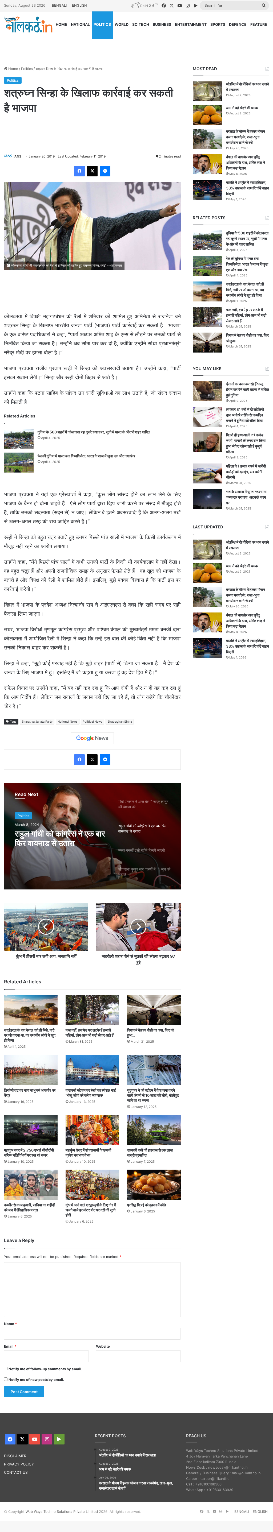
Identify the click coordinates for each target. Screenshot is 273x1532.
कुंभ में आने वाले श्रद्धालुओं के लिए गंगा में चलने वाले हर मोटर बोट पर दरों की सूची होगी (91, 1210)
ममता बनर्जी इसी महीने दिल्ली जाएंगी (55, 838)
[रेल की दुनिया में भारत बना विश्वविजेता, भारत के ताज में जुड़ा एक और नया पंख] (19, 463)
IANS (17, 156)
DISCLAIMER (15, 1456)
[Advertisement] (136, 44)
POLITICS (102, 24)
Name (10, 1324)
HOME (61, 24)
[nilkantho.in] (28, 24)
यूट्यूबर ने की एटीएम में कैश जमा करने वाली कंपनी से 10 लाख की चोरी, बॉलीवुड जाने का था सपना (153, 1095)
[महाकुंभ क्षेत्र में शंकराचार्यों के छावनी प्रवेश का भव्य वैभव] (92, 1130)
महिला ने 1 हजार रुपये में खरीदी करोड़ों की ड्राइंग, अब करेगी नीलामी (246, 471)
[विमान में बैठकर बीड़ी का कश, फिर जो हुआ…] (154, 1010)
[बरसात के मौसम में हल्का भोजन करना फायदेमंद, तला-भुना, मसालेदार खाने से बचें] (207, 139)
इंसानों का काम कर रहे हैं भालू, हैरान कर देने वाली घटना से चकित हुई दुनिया (247, 389)
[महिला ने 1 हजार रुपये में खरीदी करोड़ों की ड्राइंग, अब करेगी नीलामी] (207, 473)
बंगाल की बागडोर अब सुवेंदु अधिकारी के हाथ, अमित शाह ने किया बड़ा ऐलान (245, 162)
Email (10, 1346)
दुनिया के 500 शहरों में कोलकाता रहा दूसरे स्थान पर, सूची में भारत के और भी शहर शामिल (94, 432)
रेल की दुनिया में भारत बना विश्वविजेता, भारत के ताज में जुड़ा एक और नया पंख (86, 456)
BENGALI (59, 5)
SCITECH (140, 24)
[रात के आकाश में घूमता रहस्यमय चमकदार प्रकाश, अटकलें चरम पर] (207, 499)
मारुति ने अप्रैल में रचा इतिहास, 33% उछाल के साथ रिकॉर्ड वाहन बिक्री (247, 188)
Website (103, 1346)
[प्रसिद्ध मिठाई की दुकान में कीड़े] (154, 1185)
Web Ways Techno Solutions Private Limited (62, 1511)
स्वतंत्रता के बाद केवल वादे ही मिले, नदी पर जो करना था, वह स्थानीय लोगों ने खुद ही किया (29, 1035)
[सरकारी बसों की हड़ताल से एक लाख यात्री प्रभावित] (154, 1130)
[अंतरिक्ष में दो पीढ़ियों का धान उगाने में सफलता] (207, 91)
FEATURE (258, 24)
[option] (92, 836)
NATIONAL (80, 24)
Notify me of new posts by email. (36, 1379)
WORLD (122, 24)
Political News (92, 721)
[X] (92, 171)
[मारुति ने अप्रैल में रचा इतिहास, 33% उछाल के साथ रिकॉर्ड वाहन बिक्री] (207, 190)
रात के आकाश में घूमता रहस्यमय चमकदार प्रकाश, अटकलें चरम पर (246, 497)
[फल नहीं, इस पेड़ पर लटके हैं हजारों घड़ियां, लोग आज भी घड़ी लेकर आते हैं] (92, 1010)
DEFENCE (238, 24)
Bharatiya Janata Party (37, 721)
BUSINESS (162, 24)
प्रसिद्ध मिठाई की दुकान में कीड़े (146, 1205)
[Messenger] (105, 171)
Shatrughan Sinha (119, 721)
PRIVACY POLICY (19, 1464)
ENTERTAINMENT (191, 24)
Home (12, 69)
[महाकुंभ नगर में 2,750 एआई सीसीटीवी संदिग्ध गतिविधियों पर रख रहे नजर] (31, 1130)
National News (68, 721)
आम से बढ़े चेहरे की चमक (242, 107)
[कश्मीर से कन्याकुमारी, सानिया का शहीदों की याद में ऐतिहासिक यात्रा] (31, 1185)
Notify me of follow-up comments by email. (45, 1369)
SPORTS (217, 24)
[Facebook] (79, 171)
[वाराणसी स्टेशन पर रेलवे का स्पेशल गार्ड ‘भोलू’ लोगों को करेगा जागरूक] (92, 1070)
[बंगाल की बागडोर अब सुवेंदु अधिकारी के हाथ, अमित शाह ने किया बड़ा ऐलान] (207, 164)
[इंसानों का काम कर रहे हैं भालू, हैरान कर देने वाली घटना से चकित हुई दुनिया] (207, 391)
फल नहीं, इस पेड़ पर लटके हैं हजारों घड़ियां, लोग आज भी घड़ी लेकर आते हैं (246, 315)
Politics (27, 69)
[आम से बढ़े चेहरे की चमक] (207, 115)
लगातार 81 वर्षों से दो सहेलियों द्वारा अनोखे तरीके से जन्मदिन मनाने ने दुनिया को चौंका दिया (245, 415)
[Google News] (92, 738)
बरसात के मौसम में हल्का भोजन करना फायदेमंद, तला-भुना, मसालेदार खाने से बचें (245, 137)
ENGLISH (79, 5)
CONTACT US (16, 1472)
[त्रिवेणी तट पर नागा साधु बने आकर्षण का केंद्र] (31, 1070)
